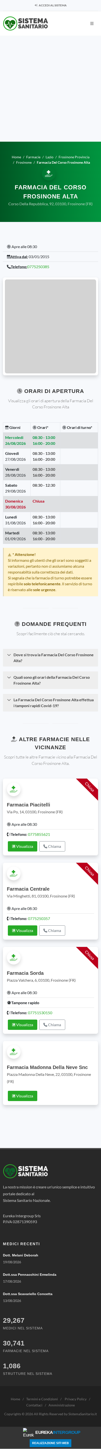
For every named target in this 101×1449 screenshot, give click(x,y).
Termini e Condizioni (42, 1399)
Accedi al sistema (52, 5)
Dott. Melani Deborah (20, 1255)
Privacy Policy (76, 1399)
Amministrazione (62, 1405)
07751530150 (40, 1012)
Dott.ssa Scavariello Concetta (27, 1294)
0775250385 (38, 266)
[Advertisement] (50, 88)
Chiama (54, 846)
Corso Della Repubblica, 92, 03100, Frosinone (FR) (50, 203)
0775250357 (39, 918)
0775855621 (39, 834)
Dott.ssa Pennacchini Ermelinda (29, 1274)
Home (15, 1399)
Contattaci (34, 1405)
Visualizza (24, 846)
